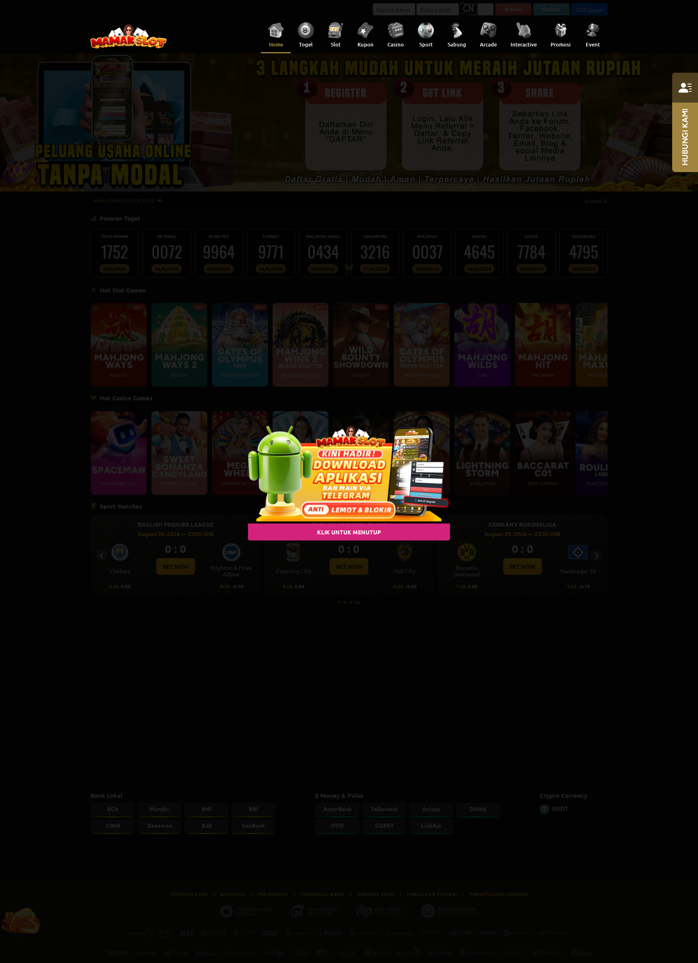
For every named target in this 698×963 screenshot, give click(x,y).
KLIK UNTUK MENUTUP (349, 532)
